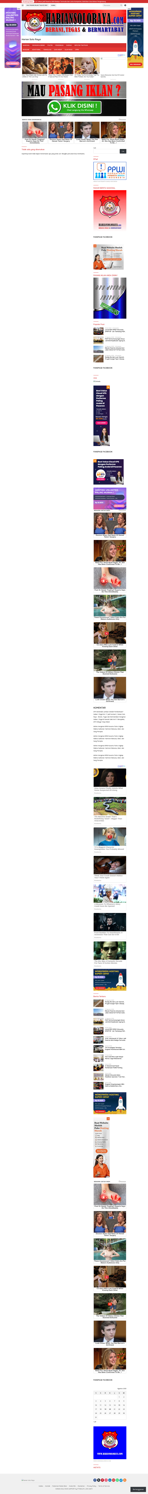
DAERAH (69, 45)
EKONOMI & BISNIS (38, 45)
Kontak (47, 1486)
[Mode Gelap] (125, 5)
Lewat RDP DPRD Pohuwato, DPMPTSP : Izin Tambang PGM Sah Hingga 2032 (115, 330)
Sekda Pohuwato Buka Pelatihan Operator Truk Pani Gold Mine (115, 1076)
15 (119, 1405)
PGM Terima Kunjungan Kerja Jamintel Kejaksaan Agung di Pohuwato (115, 340)
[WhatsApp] (117, 1480)
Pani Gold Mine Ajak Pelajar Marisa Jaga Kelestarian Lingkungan (114, 1057)
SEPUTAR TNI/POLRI (81, 45)
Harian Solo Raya (31, 39)
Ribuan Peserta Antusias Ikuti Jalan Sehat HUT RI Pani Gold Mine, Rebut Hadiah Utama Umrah (114, 349)
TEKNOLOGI (47, 50)
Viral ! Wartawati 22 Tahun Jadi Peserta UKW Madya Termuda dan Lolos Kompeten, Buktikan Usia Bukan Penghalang (115, 1039)
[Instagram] (106, 1480)
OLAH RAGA (68, 50)
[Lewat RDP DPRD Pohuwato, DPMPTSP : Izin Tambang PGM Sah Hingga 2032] (98, 331)
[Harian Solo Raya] (28, 1480)
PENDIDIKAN (59, 45)
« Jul (94, 1422)
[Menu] (23, 5)
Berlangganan (138, 1489)
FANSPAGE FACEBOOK (102, 237)
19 (105, 1409)
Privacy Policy (91, 1486)
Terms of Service (104, 1486)
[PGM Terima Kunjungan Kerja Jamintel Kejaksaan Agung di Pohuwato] (98, 340)
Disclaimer (81, 1486)
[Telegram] (121, 1480)
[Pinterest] (102, 1480)
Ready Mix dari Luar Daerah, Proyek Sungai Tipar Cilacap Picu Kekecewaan (108, 1)
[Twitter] (98, 1480)
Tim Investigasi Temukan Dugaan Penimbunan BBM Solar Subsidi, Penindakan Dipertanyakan (115, 1048)
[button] (121, 5)
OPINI (77, 50)
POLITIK (50, 45)
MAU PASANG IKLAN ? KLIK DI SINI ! (37, 5)
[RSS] (124, 1480)
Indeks (53, 5)
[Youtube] (113, 1480)
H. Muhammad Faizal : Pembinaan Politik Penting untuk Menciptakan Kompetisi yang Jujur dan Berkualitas (115, 1067)
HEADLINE (26, 50)
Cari (94, 148)
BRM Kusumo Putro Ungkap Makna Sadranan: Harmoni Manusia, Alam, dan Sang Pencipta (108, 728)
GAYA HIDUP (58, 50)
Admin (95, 726)
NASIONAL (26, 45)
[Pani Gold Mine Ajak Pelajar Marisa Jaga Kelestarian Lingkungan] (98, 1058)
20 (110, 1409)
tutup (18, 8)
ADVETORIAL (36, 50)
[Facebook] (95, 1480)
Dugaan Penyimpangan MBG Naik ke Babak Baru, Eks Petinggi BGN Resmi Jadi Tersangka (114, 1085)
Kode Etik (72, 1486)
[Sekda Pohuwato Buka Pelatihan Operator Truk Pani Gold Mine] (98, 1076)
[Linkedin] (109, 1480)
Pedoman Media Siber (59, 1486)
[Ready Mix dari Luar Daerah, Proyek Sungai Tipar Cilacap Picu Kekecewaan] (98, 358)
